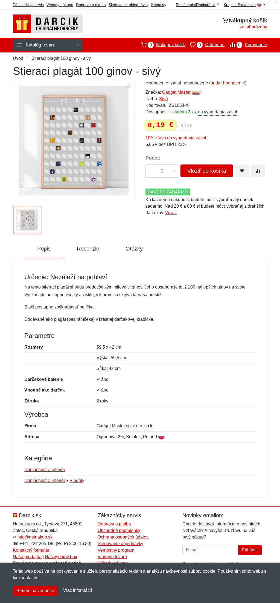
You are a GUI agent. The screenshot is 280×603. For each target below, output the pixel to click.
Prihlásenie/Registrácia (195, 5)
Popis (44, 249)
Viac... (171, 212)
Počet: (153, 158)
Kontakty (158, 4)
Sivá (163, 98)
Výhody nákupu (59, 4)
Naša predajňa (27, 556)
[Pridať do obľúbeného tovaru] (242, 170)
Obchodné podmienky (119, 530)
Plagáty (76, 480)
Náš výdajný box (61, 556)
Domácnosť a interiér (44, 469)
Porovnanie (252, 44)
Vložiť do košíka (206, 171)
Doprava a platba (91, 4)
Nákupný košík (167, 44)
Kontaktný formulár (31, 550)
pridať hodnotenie (228, 83)
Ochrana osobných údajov (123, 537)
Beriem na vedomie (35, 590)
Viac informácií (77, 590)
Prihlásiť (250, 550)
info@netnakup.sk (35, 537)
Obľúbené (211, 44)
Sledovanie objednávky (128, 4)
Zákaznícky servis (28, 4)
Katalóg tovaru (40, 45)
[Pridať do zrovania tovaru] (258, 170)
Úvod (18, 58)
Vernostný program (116, 550)
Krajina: (240, 5)
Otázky (134, 249)
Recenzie (88, 249)
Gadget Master (176, 92)
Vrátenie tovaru (112, 556)
